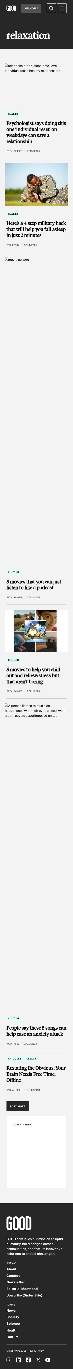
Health (13, 114)
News (11, 1310)
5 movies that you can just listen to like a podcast (33, 584)
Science (13, 1323)
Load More (17, 1106)
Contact (13, 1276)
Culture (14, 572)
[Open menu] (62, 8)
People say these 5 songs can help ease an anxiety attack (36, 1031)
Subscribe (31, 8)
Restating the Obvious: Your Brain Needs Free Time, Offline (35, 1074)
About (11, 1269)
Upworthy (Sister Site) (24, 1295)
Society (12, 1317)
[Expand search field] (51, 8)
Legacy (31, 1058)
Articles (14, 1058)
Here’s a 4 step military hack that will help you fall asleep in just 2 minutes (36, 229)
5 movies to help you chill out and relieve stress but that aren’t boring (33, 675)
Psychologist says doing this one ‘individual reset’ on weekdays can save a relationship (36, 132)
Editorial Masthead (22, 1289)
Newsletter (15, 1282)
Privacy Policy (36, 1350)
